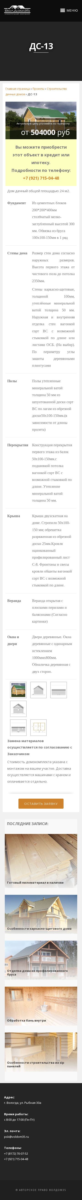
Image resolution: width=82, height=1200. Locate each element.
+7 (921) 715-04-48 (41, 178)
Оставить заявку (41, 803)
